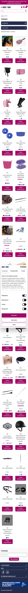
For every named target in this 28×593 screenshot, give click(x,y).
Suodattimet (5, 23)
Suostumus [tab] (5, 271)
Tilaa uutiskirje (14, 559)
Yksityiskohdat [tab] (14, 271)
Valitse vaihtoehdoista (7, 60)
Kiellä (14, 324)
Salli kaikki (14, 315)
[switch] (24, 300)
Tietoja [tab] (23, 271)
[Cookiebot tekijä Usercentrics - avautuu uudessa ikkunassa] (20, 267)
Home (2, 15)
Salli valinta (14, 320)
